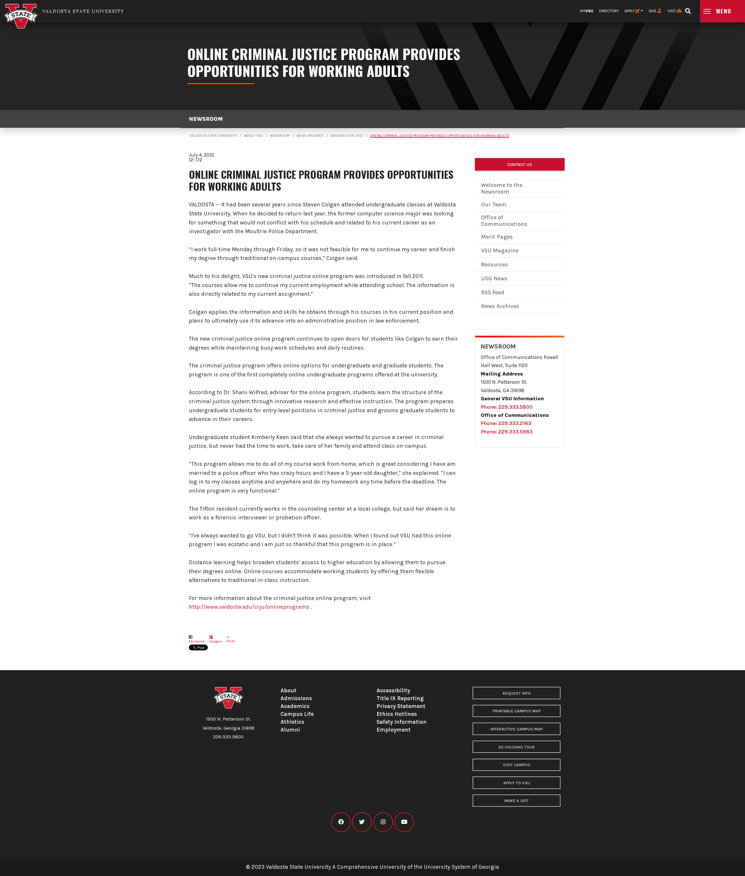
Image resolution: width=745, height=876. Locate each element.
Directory (609, 11)
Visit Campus (517, 764)
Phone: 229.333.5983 (507, 432)
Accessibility (393, 690)
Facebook (197, 641)
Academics (295, 706)
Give (653, 11)
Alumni (290, 729)
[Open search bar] (687, 9)
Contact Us (519, 164)
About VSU (253, 136)
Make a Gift (516, 800)
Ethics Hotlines (397, 714)
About (289, 690)
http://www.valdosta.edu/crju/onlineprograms (249, 607)
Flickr (230, 641)
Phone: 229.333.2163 (506, 423)
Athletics (292, 722)
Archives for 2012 (347, 136)
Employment (394, 729)
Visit (672, 11)
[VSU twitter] (362, 822)
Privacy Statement (401, 706)
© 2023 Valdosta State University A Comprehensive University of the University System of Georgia (372, 866)
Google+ (215, 641)
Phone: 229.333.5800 (507, 407)
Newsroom (206, 119)
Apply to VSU (516, 783)
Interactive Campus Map (516, 729)
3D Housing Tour (516, 747)
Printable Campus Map (517, 711)
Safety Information (402, 722)
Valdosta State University (213, 136)
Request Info (517, 693)
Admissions (296, 698)
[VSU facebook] (341, 822)
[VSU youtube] (404, 822)
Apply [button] (630, 11)
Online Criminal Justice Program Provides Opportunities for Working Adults (439, 136)
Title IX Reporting (400, 698)
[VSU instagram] (383, 822)
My (586, 11)
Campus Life (297, 714)
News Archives (310, 136)
